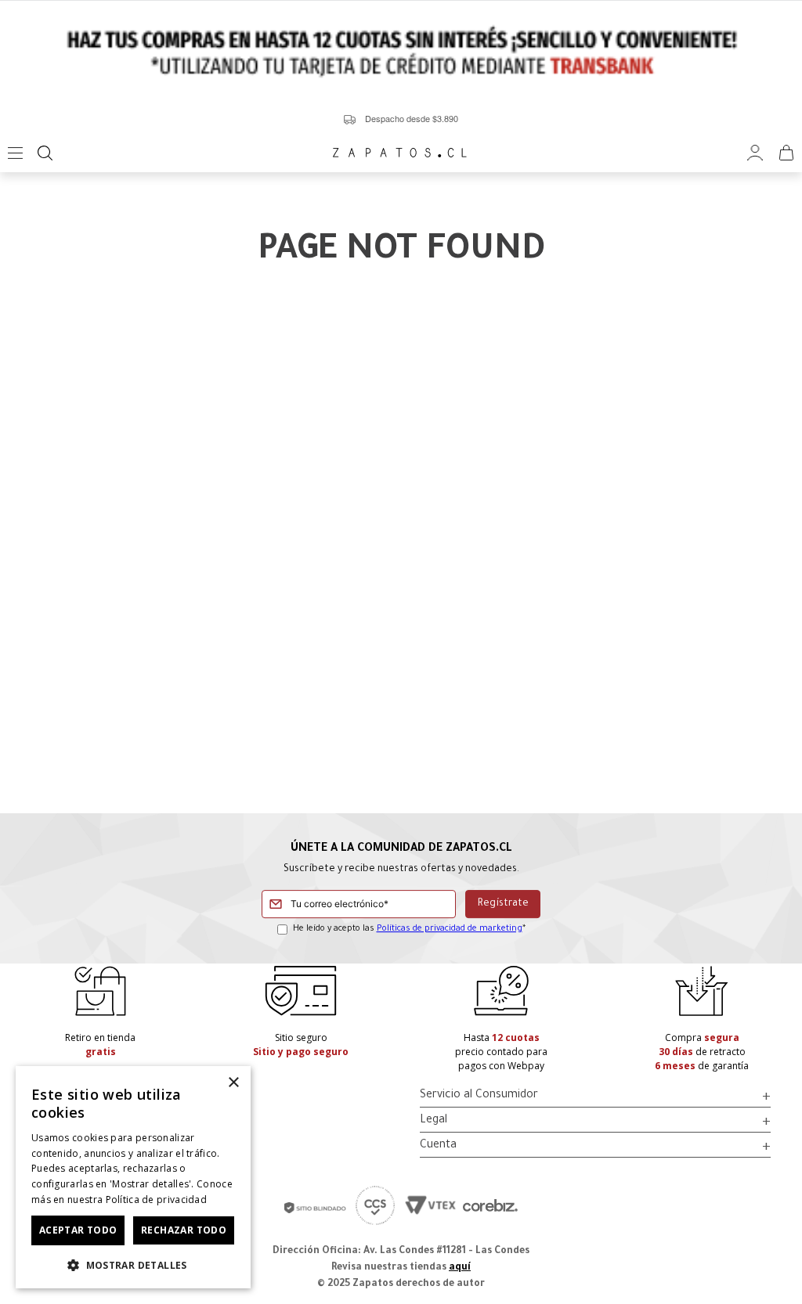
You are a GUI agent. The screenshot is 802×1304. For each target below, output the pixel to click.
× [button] (233, 1083)
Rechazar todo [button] (183, 1230)
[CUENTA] (755, 153)
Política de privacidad (157, 1199)
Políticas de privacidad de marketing (449, 929)
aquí (460, 1268)
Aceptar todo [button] (78, 1230)
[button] (133, 1264)
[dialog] (133, 1177)
